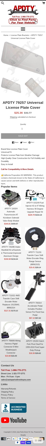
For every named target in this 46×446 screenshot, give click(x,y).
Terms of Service (8, 398)
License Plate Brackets (20, 35)
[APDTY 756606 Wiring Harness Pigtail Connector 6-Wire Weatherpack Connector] (11, 330)
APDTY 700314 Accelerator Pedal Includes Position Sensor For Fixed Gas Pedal (35, 309)
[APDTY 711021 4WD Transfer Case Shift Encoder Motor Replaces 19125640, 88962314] (11, 282)
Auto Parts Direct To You (25, 432)
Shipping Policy (7, 392)
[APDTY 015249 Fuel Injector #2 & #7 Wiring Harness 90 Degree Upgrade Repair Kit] (35, 195)
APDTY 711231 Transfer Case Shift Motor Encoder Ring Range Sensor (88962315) (35, 258)
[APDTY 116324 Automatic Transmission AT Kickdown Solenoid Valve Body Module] (11, 198)
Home (5, 35)
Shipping (13, 117)
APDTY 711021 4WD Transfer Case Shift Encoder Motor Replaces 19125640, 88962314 (11, 301)
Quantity (23, 124)
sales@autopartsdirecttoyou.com (16, 379)
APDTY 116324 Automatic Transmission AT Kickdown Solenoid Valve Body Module (11, 214)
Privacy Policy (7, 395)
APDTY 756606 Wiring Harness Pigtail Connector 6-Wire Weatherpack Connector (11, 347)
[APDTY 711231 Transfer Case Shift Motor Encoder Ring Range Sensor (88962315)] (35, 238)
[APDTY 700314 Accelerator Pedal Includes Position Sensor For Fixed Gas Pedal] (35, 286)
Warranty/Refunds (8, 389)
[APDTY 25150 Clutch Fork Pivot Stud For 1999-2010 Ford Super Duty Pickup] (35, 330)
